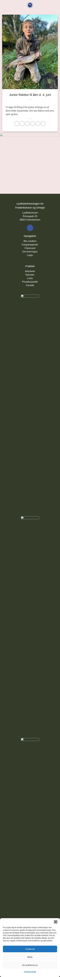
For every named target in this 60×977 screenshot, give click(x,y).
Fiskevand (30, 248)
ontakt (31, 285)
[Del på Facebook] (22, 123)
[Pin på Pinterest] (38, 123)
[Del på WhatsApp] (16, 123)
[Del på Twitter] (27, 123)
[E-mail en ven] (32, 123)
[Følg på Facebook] (30, 227)
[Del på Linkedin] (43, 123)
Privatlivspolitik (30, 972)
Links (30, 278)
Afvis (29, 957)
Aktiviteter (30, 271)
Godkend (30, 949)
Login (30, 255)
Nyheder (29, 275)
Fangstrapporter (30, 244)
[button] (55, 921)
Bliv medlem (30, 241)
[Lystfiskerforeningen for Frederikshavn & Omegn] (30, 5)
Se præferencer (30, 965)
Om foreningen (30, 251)
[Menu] (4, 5)
